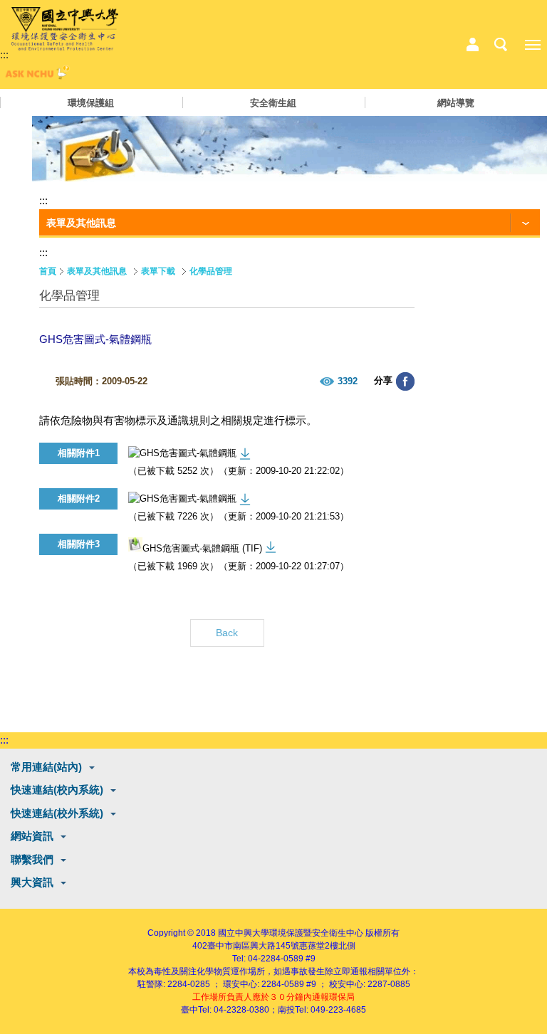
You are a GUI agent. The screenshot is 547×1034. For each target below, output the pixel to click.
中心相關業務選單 (472, 45)
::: (4, 54)
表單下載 (158, 271)
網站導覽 (455, 102)
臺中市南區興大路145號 (253, 946)
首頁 (47, 271)
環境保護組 (91, 102)
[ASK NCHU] (35, 76)
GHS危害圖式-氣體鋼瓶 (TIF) (202, 548)
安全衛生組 (273, 102)
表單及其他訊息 (97, 271)
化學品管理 (210, 271)
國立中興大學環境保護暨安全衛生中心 (290, 933)
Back (227, 632)
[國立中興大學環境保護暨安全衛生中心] (64, 29)
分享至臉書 (405, 381)
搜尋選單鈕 (500, 45)
